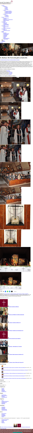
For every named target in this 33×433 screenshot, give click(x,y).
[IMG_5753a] (16, 55)
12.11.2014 (10, 72)
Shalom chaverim (19, 293)
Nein (15, 432)
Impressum (3, 390)
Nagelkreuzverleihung (13, 293)
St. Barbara (23, 293)
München (8, 293)
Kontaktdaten (3, 415)
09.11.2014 (7, 70)
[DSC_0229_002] (16, 238)
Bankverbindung (4, 413)
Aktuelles (1, 42)
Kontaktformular (4, 391)
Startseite (3, 388)
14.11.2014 (9, 74)
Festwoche (5, 293)
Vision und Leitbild (4, 410)
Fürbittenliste (3, 407)
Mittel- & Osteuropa (4, 395)
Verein (2, 400)
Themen (4, 10)
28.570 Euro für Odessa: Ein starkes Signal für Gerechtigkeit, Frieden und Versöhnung (13, 367)
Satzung (3, 416)
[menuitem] (17, 11)
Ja (13, 432)
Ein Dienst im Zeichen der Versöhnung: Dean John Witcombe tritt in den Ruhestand (13, 375)
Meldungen (5, 6)
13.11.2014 (10, 73)
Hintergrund (3, 403)
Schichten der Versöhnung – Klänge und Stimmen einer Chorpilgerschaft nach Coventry (14, 373)
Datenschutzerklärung (19, 432)
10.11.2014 (8, 71)
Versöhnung (26, 293)
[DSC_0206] (16, 195)
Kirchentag (3, 396)
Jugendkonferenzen (4, 397)
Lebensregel (3, 408)
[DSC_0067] (16, 110)
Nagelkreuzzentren (4, 402)
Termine (3, 389)
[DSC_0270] (16, 280)
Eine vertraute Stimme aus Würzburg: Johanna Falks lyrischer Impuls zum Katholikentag (14, 378)
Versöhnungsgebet (4, 409)
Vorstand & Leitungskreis (5, 401)
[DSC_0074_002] (16, 153)
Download (3, 414)
